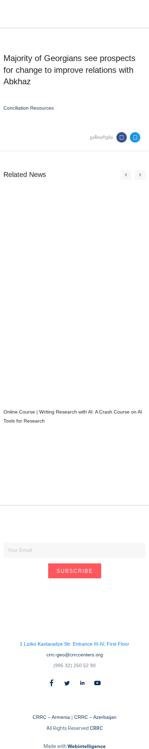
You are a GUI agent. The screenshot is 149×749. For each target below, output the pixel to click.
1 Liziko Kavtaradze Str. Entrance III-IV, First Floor (74, 644)
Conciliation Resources (28, 108)
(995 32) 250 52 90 (74, 665)
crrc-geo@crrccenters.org (74, 654)
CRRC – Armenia (51, 717)
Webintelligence (87, 746)
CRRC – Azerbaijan (95, 717)
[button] (127, 14)
